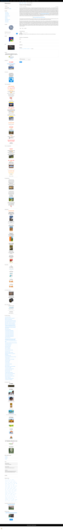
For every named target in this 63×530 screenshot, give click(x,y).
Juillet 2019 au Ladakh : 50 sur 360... (9, 352)
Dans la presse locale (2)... (8, 346)
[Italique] (20, 48)
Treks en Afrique (7, 13)
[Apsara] (11, 128)
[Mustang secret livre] (11, 187)
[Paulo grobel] (11, 269)
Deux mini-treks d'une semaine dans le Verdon (10, 320)
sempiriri (13, 489)
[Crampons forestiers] (11, 293)
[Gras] (19, 48)
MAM (11, 498)
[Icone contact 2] (11, 27)
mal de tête (6, 498)
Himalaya (6, 483)
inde (15, 493)
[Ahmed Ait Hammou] (11, 392)
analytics (8, 479)
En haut (11, 519)
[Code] (29, 48)
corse (22, 28)
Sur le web (6, 18)
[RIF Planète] (11, 405)
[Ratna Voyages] (11, 437)
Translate (10, 8)
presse (15, 500)
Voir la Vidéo (11, 58)
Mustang (11, 488)
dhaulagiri (11, 493)
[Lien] (26, 48)
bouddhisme (12, 500)
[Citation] (24, 48)
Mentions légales (29, 525)
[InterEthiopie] (11, 420)
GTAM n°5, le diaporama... (8, 377)
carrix (9, 498)
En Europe (6, 456)
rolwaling (14, 488)
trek (16, 483)
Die (10, 479)
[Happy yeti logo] (11, 138)
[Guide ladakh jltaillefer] (11, 247)
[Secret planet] (11, 143)
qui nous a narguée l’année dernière (45, 13)
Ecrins (6, 479)
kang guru (16, 499)
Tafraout (8, 488)
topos (12, 483)
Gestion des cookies (33, 525)
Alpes (5, 489)
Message (20, 47)
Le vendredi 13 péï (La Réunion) (8, 379)
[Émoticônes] (30, 48)
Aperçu (32, 48)
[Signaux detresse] (11, 275)
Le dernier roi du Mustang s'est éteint (9, 378)
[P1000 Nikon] (11, 300)
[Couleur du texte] (23, 48)
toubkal (14, 483)
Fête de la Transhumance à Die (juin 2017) (10, 373)
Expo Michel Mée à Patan (8, 355)
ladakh (9, 493)
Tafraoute (6, 493)
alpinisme (13, 479)
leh (9, 499)
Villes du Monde (7, 20)
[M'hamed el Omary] (11, 398)
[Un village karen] (11, 132)
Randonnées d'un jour (7, 19)
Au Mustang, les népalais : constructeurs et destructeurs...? (10, 354)
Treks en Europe (7, 14)
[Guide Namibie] (11, 228)
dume (11, 484)
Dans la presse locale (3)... (8, 329)
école (7, 489)
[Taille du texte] (22, 48)
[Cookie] (1, 528)
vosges (13, 498)
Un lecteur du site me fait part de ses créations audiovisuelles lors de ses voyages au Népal (10, 339)
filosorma (8, 484)
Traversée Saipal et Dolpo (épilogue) (9, 330)
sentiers (13, 499)
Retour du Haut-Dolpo (7, 371)
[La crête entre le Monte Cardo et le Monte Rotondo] (39, 17)
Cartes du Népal (7, 466)
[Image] (28, 48)
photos (10, 489)
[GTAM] (11, 39)
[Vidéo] (28, 48)
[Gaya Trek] (11, 450)
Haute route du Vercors (7, 337)
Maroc (6, 500)
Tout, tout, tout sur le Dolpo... (8, 367)
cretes (20, 28)
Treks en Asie (6, 12)
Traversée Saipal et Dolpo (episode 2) (9, 335)
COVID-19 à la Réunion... (8, 347)
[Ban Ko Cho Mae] (11, 260)
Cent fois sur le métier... (7, 360)
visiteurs (13, 484)
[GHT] (11, 47)
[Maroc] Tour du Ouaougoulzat (8, 319)
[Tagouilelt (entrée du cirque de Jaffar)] (11, 166)
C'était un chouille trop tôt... (8, 345)
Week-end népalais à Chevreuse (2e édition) (10, 366)
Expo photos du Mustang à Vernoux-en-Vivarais (10, 356)
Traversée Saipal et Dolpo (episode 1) (9, 336)
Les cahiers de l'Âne (7, 361)
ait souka (11, 494)
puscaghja (9, 483)
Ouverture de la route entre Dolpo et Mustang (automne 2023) (10, 327)
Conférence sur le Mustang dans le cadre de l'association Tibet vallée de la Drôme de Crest (10, 325)
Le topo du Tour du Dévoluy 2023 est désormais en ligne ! (11, 341)
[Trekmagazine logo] (11, 281)
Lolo (8, 494)
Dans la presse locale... (7, 351)
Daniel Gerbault (12, 130)
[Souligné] (21, 48)
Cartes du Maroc (7, 463)
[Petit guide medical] (11, 239)
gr (15, 494)
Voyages (25, 6)
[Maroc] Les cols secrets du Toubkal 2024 (9, 318)
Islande (14, 494)
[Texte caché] (27, 48)
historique (6, 494)
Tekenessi (6, 470)
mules (6, 488)
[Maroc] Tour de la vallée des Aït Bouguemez (10, 324)
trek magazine (6, 499)
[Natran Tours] (11, 425)
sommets (25, 28)
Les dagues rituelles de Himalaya (9, 372)
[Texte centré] (25, 48)
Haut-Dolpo (8, 500)
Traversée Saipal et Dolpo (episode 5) (9, 331)
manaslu (16, 489)
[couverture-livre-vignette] (11, 218)
